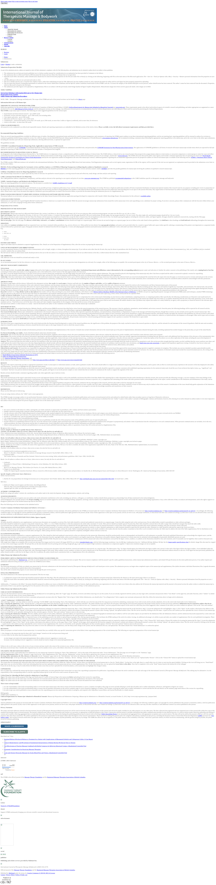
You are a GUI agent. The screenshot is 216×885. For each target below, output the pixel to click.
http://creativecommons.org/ (153, 511)
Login (6, 54)
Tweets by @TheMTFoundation (10, 806)
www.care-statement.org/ (91, 178)
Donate (6, 44)
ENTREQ (104, 169)
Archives (9, 41)
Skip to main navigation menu (20, 1)
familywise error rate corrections (149, 343)
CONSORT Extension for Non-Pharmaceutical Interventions (115, 147)
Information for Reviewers (15, 32)
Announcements (8, 42)
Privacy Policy (10, 875)
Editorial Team (11, 34)
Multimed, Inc (23, 560)
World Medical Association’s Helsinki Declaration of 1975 (20, 355)
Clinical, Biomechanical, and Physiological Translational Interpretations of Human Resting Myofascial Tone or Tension (39, 743)
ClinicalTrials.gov (20, 159)
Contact (9, 36)
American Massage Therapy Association (17, 358)
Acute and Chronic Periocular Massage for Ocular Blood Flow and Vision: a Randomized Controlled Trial (35, 753)
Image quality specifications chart (178, 542)
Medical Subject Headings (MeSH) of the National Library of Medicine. (114, 292)
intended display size (86, 542)
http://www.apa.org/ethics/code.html (44, 360)
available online (146, 196)
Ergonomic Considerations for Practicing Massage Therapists (22, 749)
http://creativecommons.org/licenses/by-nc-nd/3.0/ (180, 511)
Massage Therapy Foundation (33, 777)
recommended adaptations (123, 178)
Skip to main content (6, 1)
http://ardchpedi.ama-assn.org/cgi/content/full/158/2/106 (97, 479)
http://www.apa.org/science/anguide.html (70, 360)
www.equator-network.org (110, 138)
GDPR (200, 716)
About (6, 27)
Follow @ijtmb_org (21, 875)
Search (3, 49)
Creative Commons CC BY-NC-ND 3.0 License (41, 873)
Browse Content (8, 37)
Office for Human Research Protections (14, 356)
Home (5, 26)
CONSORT (22, 147)
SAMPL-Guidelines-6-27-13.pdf (62, 183)
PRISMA (3, 169)
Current (9, 39)
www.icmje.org (120, 107)
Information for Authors (14, 31)
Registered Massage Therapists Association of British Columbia (66, 777)
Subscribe (7, 46)
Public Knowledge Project (109, 714)
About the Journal (12, 29)
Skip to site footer (33, 1)
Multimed (12, 873)
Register (6, 52)
